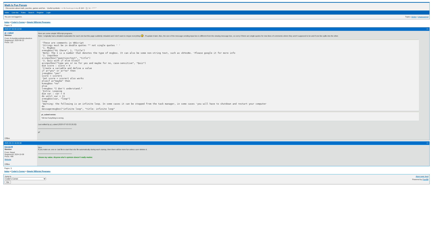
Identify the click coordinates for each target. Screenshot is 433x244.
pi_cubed (9, 33)
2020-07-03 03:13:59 (12, 29)
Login (48, 13)
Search (31, 13)
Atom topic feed (422, 176)
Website (8, 159)
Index (7, 13)
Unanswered (423, 17)
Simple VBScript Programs (38, 22)
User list (15, 13)
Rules (23, 13)
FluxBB (425, 179)
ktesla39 (9, 147)
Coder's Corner (18, 22)
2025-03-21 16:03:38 (12, 143)
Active (413, 17)
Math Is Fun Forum (16, 5)
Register (40, 13)
